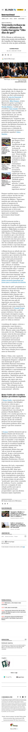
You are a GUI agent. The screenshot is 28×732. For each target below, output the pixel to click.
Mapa (14, 718)
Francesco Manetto (14, 518)
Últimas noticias (6, 600)
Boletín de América (7, 643)
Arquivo (4, 658)
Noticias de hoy (22, 720)
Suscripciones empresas (8, 720)
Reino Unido (7, 400)
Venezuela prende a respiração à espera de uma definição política (6, 150)
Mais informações (5, 543)
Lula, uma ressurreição (11, 607)
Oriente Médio (21, 18)
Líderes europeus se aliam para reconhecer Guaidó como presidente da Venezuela (18, 525)
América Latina (5, 18)
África (11, 18)
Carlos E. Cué (13, 529)
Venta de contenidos (10, 716)
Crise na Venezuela (6, 22)
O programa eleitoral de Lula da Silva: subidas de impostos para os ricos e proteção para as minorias (14, 612)
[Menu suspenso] (3, 10)
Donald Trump (19, 308)
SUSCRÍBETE (20, 9)
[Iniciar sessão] (25, 10)
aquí (24, 546)
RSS (14, 720)
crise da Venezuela (14, 97)
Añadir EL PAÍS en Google (9, 58)
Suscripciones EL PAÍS (19, 718)
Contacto (4, 716)
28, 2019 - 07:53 (16, 50)
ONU (3, 536)
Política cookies (22, 716)
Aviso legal (17, 716)
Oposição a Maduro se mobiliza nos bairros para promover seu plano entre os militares (18, 514)
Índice (17, 720)
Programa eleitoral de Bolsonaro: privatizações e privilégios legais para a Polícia (12, 618)
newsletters (5, 639)
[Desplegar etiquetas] (25, 536)
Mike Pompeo (14, 101)
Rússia (16, 536)
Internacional (8, 15)
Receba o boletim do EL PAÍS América (12, 501)
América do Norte (9, 536)
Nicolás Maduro (7, 107)
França (5, 432)
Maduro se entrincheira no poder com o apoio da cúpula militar (6, 183)
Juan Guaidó (13, 109)
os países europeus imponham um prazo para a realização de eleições (14, 280)
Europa (15, 18)
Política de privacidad (7, 718)
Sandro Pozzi (14, 48)
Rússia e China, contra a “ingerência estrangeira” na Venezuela (6, 167)
